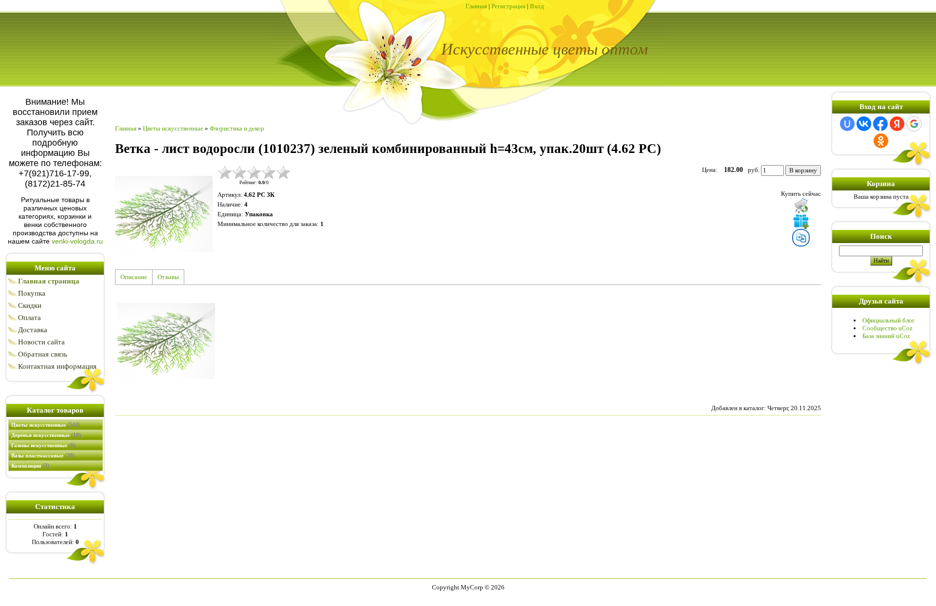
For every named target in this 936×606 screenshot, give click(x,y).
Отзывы (168, 277)
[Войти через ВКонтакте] (864, 123)
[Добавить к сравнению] (801, 238)
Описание (133, 277)
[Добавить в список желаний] (801, 221)
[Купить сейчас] (801, 205)
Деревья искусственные (46, 435)
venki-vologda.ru (77, 241)
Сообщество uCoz (887, 328)
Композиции (30, 465)
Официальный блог (888, 320)
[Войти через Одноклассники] (881, 140)
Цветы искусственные (45, 424)
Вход (537, 6)
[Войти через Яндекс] (897, 123)
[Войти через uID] (847, 123)
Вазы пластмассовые (43, 455)
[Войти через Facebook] (880, 123)
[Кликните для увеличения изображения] (164, 214)
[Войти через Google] (914, 124)
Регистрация (508, 6)
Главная (476, 6)
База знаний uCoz (886, 336)
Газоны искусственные (43, 445)
